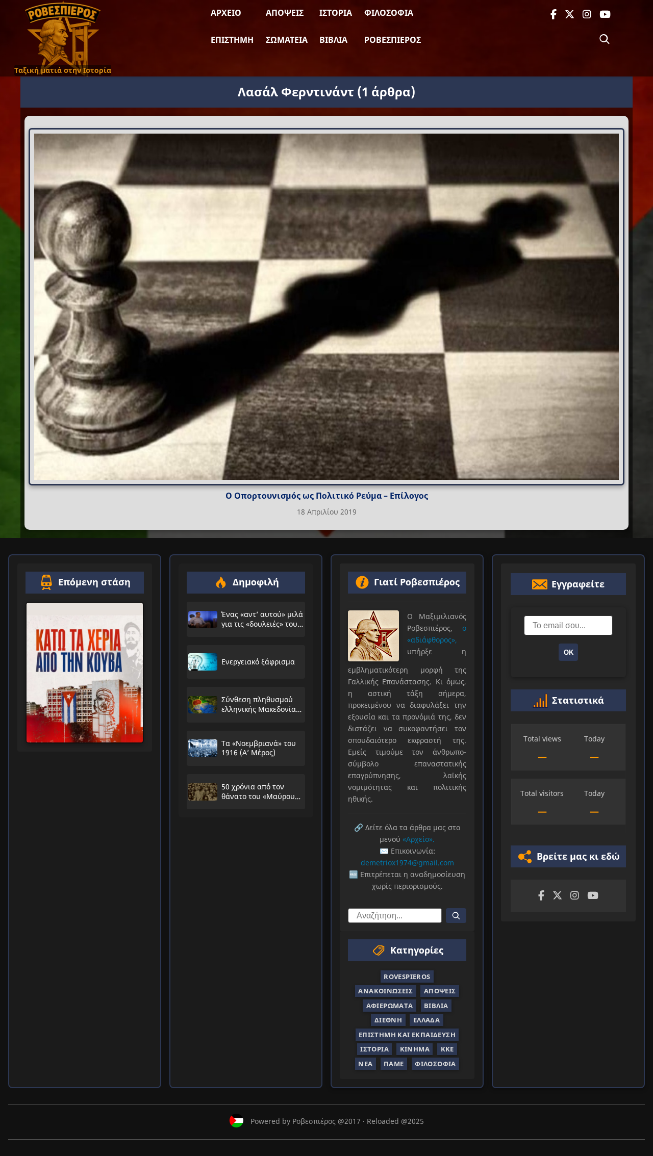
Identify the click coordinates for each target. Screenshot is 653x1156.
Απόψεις (285, 12)
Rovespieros (407, 976)
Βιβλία (333, 39)
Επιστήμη (232, 39)
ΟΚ (568, 652)
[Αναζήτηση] (604, 39)
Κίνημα (415, 1049)
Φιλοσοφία (388, 12)
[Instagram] (587, 14)
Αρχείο (226, 12)
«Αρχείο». (419, 839)
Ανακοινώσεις (385, 990)
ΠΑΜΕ (394, 1063)
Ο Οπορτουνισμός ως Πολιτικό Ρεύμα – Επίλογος (326, 495)
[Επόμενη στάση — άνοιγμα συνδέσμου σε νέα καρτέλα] (85, 672)
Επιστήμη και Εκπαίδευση (407, 1034)
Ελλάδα (426, 1019)
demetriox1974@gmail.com (407, 862)
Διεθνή (388, 1019)
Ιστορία (335, 12)
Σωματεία (287, 39)
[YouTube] (605, 14)
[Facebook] (553, 14)
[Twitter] (569, 14)
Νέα (365, 1063)
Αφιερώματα (389, 1005)
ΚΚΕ (447, 1049)
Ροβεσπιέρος (392, 39)
